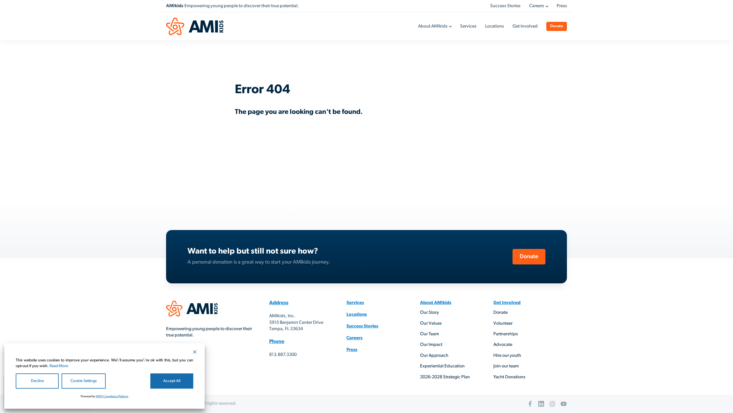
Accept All (171, 381)
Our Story (429, 312)
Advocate (502, 344)
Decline (37, 381)
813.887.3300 (283, 354)
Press (562, 6)
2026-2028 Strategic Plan (445, 377)
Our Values (431, 323)
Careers (536, 6)
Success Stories (505, 6)
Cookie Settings (83, 381)
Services (468, 26)
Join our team (506, 366)
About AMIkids (433, 26)
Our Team (429, 334)
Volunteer (503, 323)
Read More (59, 366)
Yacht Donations (509, 377)
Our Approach (434, 355)
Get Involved (525, 26)
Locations (494, 26)
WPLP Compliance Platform (112, 396)
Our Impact (431, 344)
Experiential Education (442, 366)
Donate (556, 26)
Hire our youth (507, 355)
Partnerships (505, 334)
